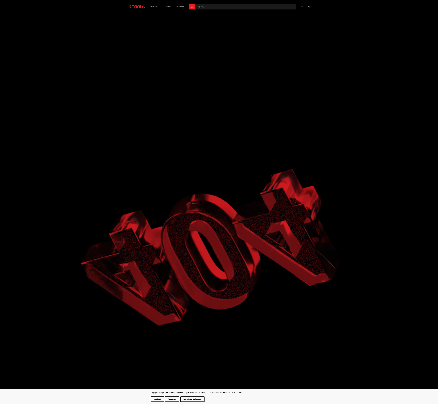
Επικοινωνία (180, 7)
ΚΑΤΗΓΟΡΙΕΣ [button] (154, 7)
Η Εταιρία (168, 7)
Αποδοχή (157, 399)
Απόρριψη (172, 399)
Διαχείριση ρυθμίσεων (192, 399)
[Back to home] (137, 6)
